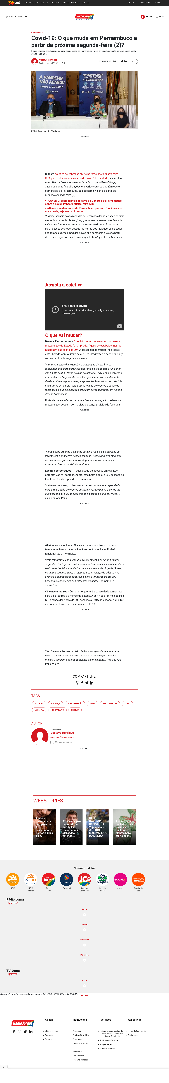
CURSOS (65, 3)
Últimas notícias (51, 1031)
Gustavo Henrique (48, 60)
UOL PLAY (75, 3)
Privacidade (78, 1039)
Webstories (48, 801)
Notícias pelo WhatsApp (110, 1040)
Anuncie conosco (107, 1048)
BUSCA (131, 3)
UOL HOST (45, 3)
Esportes (49, 1039)
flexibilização (75, 704)
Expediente (77, 1052)
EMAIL (158, 3)
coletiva (39, 710)
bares (92, 704)
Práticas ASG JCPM (81, 1035)
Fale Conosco (78, 1056)
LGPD (75, 1048)
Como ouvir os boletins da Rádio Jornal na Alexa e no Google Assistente (112, 1033)
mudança (55, 704)
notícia (75, 710)
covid (127, 704)
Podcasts (49, 1035)
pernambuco (57, 710)
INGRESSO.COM (32, 3)
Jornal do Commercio (137, 1031)
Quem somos (78, 1031)
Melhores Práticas (80, 1043)
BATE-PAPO (145, 3)
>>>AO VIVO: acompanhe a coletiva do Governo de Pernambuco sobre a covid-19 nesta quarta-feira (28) (83, 202)
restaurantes (110, 704)
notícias (39, 704)
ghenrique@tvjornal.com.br (62, 737)
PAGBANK (55, 3)
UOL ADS (85, 3)
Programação (106, 1044)
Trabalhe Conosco (80, 1060)
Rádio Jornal (133, 1035)
